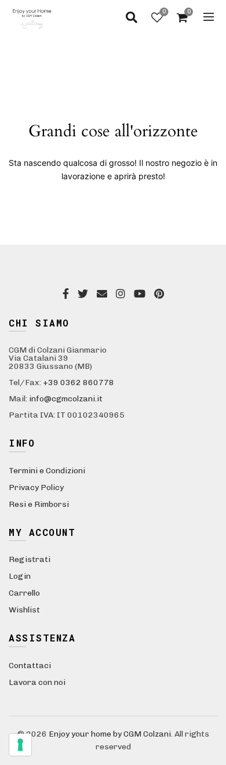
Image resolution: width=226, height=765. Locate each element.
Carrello (24, 593)
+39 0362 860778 (78, 382)
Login (20, 576)
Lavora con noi (37, 682)
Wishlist (164, 12)
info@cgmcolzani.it (66, 399)
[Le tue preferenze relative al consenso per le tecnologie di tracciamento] (20, 745)
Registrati (29, 559)
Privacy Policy (36, 487)
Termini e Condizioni (47, 471)
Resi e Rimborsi (39, 504)
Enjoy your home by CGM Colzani (110, 734)
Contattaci (30, 665)
